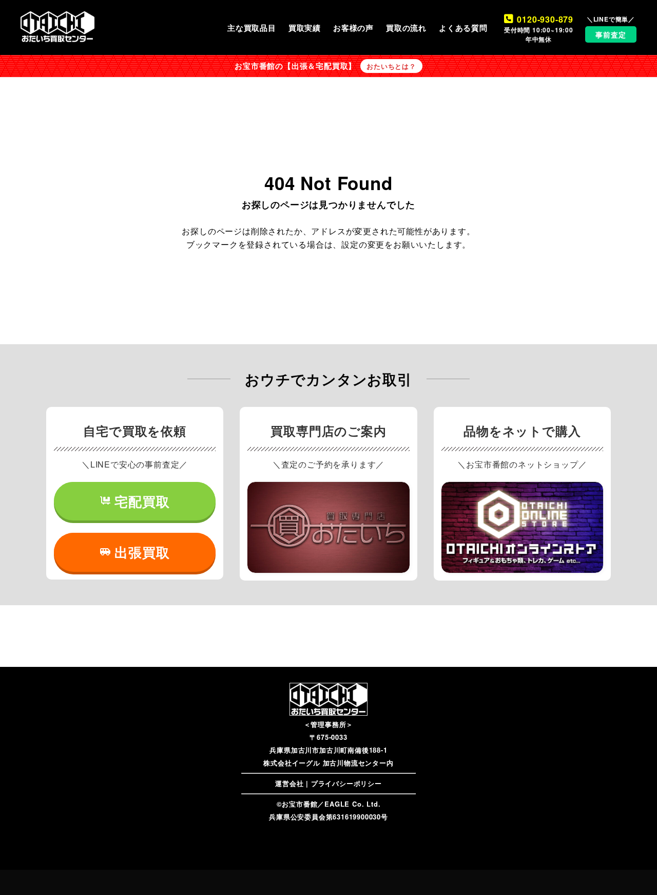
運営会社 (289, 783)
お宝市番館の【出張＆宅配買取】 (295, 66)
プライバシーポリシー (346, 783)
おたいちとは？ (391, 66)
